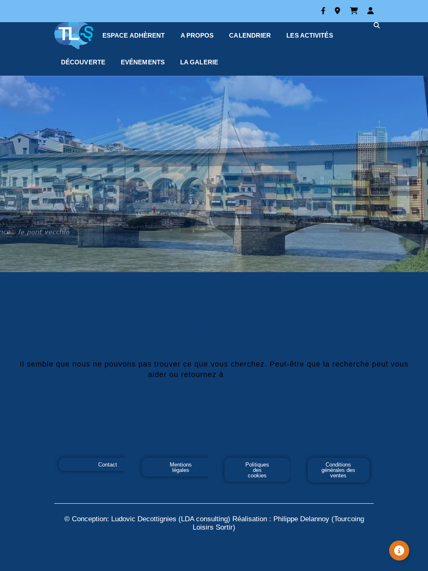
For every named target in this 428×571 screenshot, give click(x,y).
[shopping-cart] (355, 11)
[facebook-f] (325, 11)
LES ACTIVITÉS (309, 35)
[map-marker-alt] (339, 11)
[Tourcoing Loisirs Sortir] (75, 35)
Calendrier (250, 35)
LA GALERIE (199, 62)
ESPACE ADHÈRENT (133, 35)
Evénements (143, 62)
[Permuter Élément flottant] (399, 550)
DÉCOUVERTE (83, 62)
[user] (370, 11)
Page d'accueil (253, 374)
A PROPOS (197, 35)
